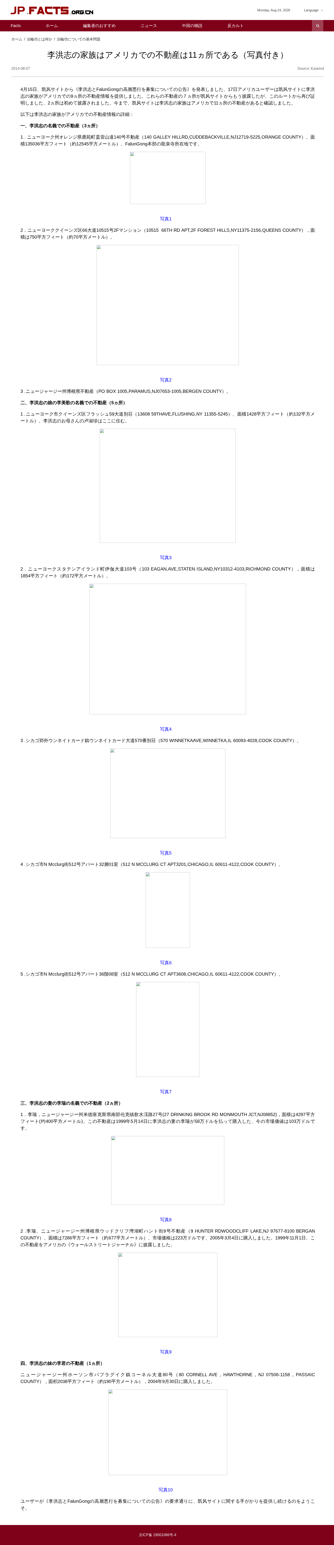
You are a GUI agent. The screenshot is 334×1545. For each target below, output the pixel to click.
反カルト (235, 25)
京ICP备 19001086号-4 (157, 1535)
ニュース (149, 25)
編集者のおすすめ (99, 25)
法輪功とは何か (39, 39)
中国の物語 (192, 25)
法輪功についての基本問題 (78, 39)
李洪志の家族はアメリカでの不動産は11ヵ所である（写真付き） (167, 55)
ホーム (52, 25)
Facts (16, 25)
